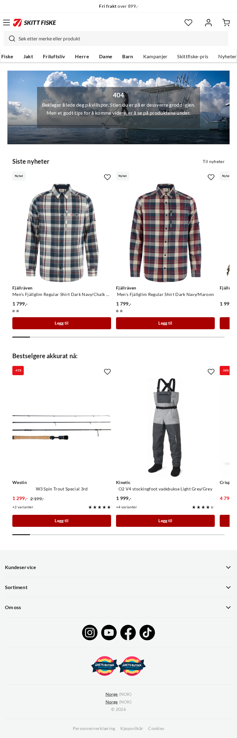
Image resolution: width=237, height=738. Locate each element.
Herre (82, 56)
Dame (105, 56)
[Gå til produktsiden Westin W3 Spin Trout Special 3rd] (61, 427)
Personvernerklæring (94, 728)
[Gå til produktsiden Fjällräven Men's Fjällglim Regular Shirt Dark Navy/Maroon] (165, 233)
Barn (127, 56)
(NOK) (118, 694)
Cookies (156, 728)
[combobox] (116, 38)
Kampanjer (155, 56)
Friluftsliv (54, 56)
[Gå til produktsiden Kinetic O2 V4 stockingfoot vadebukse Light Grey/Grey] (165, 427)
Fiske (7, 56)
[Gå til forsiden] (34, 22)
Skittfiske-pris (192, 56)
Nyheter (227, 56)
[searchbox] (121, 39)
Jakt (28, 56)
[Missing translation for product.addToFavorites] (107, 177)
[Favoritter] (188, 22)
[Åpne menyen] (6, 22)
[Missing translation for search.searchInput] (9, 38)
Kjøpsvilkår (131, 728)
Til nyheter (214, 161)
